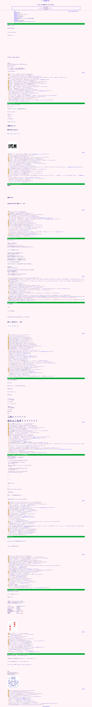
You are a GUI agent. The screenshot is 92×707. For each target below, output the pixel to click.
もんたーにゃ (34, 76)
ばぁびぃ (27, 165)
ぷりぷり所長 (25, 526)
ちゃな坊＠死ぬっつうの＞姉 (42, 90)
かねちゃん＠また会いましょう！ (44, 507)
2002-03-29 (16, 21)
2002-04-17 (16, 14)
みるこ (21, 566)
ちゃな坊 (28, 505)
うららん (37, 178)
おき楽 (57, 231)
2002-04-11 (16, 16)
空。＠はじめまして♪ (41, 587)
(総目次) (70, 11)
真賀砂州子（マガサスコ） (33, 372)
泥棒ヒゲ (24, 508)
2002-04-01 (16, 20)
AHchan (60, 77)
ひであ (23, 101)
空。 (24, 564)
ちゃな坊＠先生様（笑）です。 (42, 217)
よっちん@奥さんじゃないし (44, 351)
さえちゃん (63, 288)
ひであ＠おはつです (31, 651)
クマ (27, 650)
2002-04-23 (16, 13)
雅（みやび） (41, 442)
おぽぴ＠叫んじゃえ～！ (63, 449)
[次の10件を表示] (73, 11)
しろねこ (24, 94)
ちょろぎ (26, 180)
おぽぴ (45, 361)
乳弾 (33, 216)
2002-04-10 (16, 17)
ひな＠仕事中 (80, 175)
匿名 (64, 295)
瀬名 (14, 635)
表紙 (77, 11)
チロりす (34, 563)
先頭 (82, 72)
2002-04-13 (16, 15)
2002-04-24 (16, 12)
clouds (30, 532)
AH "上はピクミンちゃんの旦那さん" (21, 698)
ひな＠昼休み (42, 79)
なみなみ (34, 162)
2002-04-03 (16, 19)
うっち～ (50, 95)
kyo (30, 365)
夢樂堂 (20, 567)
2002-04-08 (16, 18)
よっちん (35, 227)
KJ (22, 181)
